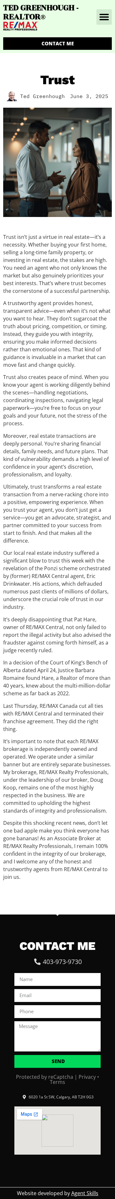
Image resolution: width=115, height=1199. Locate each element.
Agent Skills (84, 1193)
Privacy (87, 1076)
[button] (104, 17)
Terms (57, 1082)
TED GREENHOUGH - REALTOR (41, 12)
